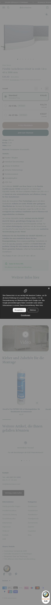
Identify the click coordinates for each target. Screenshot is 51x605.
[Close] (49, 288)
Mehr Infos (39, 305)
